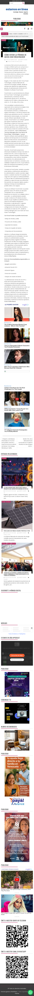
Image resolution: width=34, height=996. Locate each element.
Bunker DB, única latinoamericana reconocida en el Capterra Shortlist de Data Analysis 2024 (25, 442)
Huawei (6, 579)
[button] (30, 992)
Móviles (9, 543)
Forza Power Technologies (15, 61)
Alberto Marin (23, 59)
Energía (3, 501)
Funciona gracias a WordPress (9, 991)
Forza (5, 534)
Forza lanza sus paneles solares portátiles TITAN (17, 531)
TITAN (8, 534)
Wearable (13, 543)
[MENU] (1, 29)
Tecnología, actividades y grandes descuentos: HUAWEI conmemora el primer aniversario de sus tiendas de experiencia (16, 574)
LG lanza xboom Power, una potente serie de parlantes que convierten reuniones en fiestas (16, 488)
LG (4, 492)
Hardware (4, 40)
